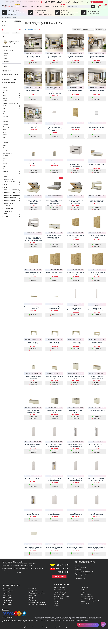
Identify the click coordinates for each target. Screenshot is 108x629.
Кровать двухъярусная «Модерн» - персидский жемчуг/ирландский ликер (33, 238)
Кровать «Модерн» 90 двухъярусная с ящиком (96, 200)
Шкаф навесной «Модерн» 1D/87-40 (96, 547)
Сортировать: (76, 29)
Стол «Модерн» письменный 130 (75, 343)
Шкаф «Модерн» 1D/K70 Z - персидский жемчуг (54, 445)
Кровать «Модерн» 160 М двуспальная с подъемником (54, 201)
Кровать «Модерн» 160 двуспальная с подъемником (33, 201)
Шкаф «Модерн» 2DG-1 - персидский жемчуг (54, 513)
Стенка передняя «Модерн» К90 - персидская (97, 309)
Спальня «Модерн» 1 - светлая (75, 91)
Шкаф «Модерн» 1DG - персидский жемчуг (75, 445)
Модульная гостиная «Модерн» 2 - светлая (54, 57)
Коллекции (8, 18)
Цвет (3, 36)
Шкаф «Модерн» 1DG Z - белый (96, 445)
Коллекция (5, 61)
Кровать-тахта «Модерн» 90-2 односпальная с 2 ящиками (54, 237)
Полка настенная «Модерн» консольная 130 (54, 307)
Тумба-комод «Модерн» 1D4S (54, 411)
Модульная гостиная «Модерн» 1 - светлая (33, 57)
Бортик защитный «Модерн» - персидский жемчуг (54, 129)
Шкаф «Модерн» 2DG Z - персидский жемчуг (33, 513)
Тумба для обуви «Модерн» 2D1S (75, 377)
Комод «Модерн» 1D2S (54, 163)
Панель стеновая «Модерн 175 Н (54, 273)
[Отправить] (102, 616)
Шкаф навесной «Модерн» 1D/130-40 (54, 547)
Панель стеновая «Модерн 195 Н (75, 273)
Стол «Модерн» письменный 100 (33, 343)
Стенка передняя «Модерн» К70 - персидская (75, 309)
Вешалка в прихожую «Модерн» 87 (75, 126)
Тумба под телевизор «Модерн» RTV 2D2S (33, 411)
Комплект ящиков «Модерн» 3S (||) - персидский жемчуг (75, 164)
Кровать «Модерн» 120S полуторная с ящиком (96, 165)
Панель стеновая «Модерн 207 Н (96, 273)
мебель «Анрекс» (12, 563)
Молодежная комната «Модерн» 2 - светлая (97, 57)
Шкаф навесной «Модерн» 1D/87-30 (75, 547)
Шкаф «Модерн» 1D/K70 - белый (33, 445)
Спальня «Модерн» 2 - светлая (97, 91)
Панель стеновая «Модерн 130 (75, 236)
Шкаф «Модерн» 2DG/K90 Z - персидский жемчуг (97, 513)
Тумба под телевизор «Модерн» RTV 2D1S (97, 377)
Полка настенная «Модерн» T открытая (33, 307)
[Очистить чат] (100, 576)
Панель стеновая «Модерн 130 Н (96, 236)
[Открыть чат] (103, 624)
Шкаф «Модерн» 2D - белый (33, 479)
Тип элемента (6, 46)
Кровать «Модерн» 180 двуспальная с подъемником (75, 201)
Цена (3, 25)
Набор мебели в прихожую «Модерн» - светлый (54, 92)
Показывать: (99, 29)
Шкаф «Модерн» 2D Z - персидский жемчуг (54, 479)
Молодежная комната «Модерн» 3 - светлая (33, 91)
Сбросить (18, 21)
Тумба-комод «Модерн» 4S (96, 410)
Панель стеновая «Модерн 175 (33, 273)
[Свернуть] (102, 576)
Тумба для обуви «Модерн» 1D (54, 377)
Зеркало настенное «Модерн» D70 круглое (96, 126)
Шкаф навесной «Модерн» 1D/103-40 (33, 547)
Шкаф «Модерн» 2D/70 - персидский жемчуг (75, 479)
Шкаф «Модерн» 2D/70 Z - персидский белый (96, 479)
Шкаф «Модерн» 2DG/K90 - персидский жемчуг (75, 513)
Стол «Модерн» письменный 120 (54, 343)
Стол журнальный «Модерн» (96, 343)
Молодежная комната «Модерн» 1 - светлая (75, 57)
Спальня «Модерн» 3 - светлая (33, 126)
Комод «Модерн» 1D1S (33, 163)
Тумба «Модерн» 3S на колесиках (33, 377)
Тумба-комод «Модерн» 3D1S (75, 411)
